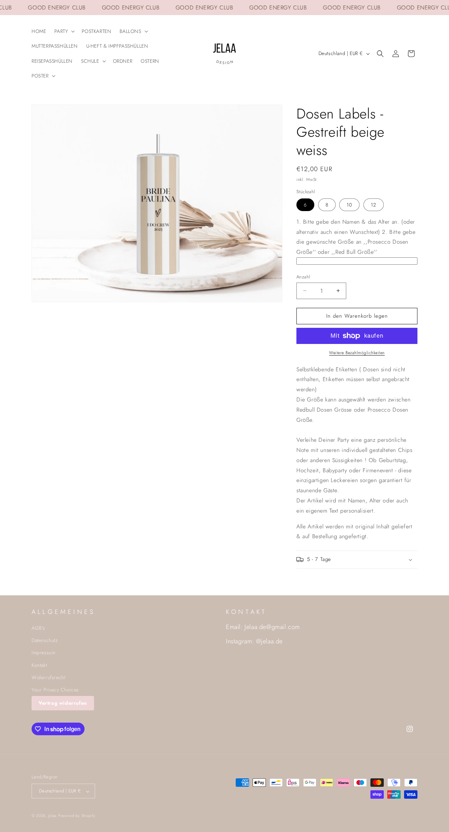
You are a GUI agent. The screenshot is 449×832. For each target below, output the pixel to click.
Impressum (43, 652)
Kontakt (39, 665)
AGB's (38, 628)
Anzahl (303, 276)
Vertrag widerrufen (63, 703)
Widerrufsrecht (48, 677)
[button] (64, 31)
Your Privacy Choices (55, 690)
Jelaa (52, 816)
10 (349, 204)
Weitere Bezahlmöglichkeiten (357, 353)
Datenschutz (45, 640)
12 (373, 204)
